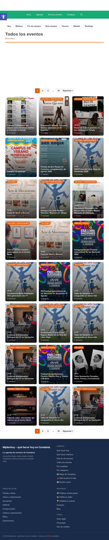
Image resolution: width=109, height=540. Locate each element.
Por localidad (62, 466)
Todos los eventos (64, 462)
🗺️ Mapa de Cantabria (66, 474)
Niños (5, 517)
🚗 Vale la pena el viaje (66, 478)
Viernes (65, 26)
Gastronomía (8, 521)
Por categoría (62, 470)
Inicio (28, 14)
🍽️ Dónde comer (64, 482)
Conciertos (7, 501)
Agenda (39, 14)
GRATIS (6, 505)
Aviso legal (61, 519)
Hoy (9, 26)
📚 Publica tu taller (64, 497)
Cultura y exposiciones (12, 513)
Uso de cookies (63, 527)
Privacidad (61, 523)
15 (59, 91)
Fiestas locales (9, 509)
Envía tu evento (55, 14)
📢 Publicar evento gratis (67, 493)
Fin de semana (34, 26)
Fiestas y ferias (9, 493)
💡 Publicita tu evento (66, 501)
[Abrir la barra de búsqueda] (81, 15)
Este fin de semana (65, 458)
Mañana (19, 26)
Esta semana (51, 26)
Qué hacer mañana (65, 454)
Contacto (71, 14)
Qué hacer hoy (63, 450)
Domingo (89, 26)
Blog (58, 509)
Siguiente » (68, 91)
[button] (3, 16)
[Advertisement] (54, 65)
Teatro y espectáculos (12, 497)
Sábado (76, 26)
